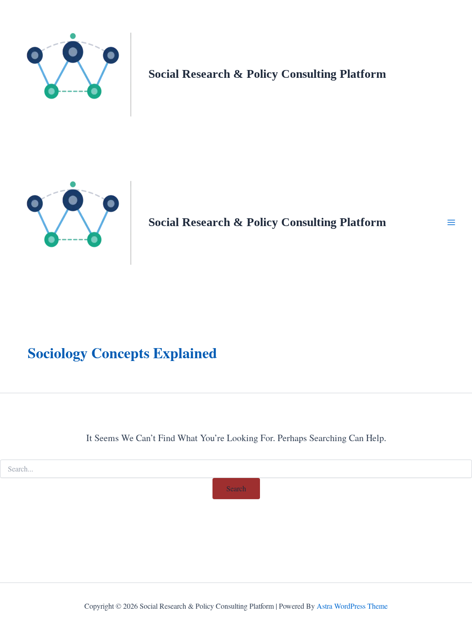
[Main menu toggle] (451, 222)
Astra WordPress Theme (352, 606)
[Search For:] (236, 469)
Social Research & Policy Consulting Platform (267, 74)
